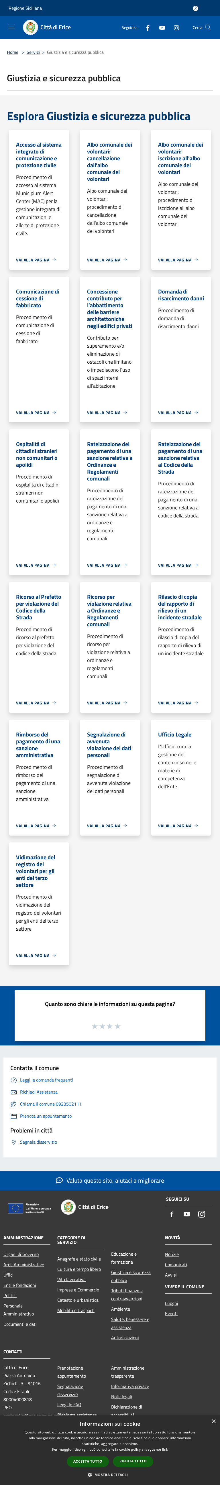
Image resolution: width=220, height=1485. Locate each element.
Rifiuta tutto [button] (133, 1461)
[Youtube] (160, 27)
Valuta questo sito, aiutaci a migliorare (114, 1180)
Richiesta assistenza (77, 1414)
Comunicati (176, 1264)
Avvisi (171, 1274)
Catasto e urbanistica (78, 1300)
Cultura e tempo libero (79, 1269)
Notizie (172, 1254)
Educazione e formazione (124, 1257)
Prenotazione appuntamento (71, 1371)
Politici (10, 1295)
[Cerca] (208, 27)
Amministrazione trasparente (127, 1371)
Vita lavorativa (71, 1279)
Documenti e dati (20, 1324)
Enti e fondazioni (19, 1285)
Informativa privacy (130, 1386)
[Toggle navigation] (11, 26)
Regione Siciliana (25, 8)
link (165, 1449)
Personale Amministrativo (18, 1309)
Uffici (8, 1274)
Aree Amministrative (23, 1264)
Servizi (33, 52)
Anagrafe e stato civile (79, 1258)
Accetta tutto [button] (87, 1461)
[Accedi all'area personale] (195, 8)
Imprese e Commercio (78, 1289)
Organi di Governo (21, 1254)
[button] (110, 1474)
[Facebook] (145, 27)
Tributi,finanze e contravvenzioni (127, 1294)
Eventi (171, 1313)
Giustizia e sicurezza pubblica (131, 1276)
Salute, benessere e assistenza (130, 1323)
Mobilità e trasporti (76, 1310)
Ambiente (120, 1308)
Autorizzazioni (125, 1337)
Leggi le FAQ (69, 1404)
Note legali (121, 1396)
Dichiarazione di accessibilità (126, 1410)
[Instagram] (174, 27)
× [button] (213, 1421)
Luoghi (171, 1303)
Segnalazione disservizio (70, 1390)
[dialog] (110, 1450)
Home (12, 52)
